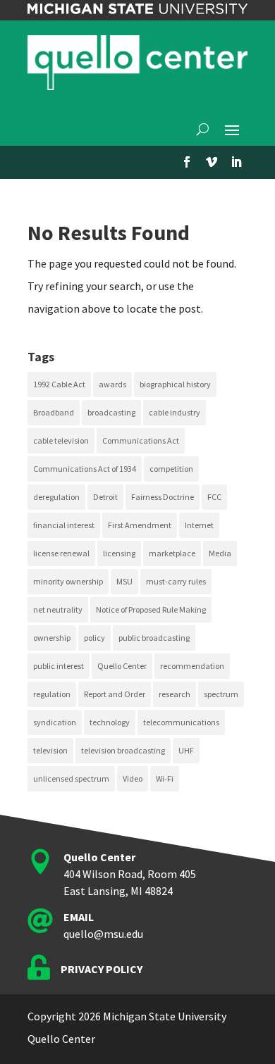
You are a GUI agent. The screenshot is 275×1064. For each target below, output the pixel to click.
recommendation (192, 666)
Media (220, 553)
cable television (61, 440)
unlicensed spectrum (71, 778)
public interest (58, 666)
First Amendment (139, 525)
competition (171, 468)
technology (110, 722)
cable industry (174, 412)
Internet (199, 525)
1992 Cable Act (59, 384)
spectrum (221, 694)
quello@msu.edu (103, 934)
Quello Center (122, 666)
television (50, 750)
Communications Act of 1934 (84, 468)
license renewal (61, 553)
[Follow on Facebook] (187, 162)
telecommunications (181, 722)
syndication (54, 722)
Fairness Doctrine (162, 497)
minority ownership (68, 581)
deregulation (56, 497)
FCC (214, 497)
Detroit (105, 497)
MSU (124, 581)
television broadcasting (123, 750)
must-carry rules (176, 581)
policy (94, 637)
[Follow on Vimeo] (211, 162)
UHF (186, 750)
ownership (52, 637)
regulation (52, 694)
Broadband (53, 412)
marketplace (172, 553)
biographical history (175, 384)
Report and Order (114, 694)
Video (132, 778)
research (174, 694)
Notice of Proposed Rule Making (151, 609)
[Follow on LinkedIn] (236, 162)
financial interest (63, 525)
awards (112, 384)
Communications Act (140, 440)
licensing (119, 553)
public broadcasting (154, 637)
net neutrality (57, 609)
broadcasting (111, 412)
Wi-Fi (164, 778)
